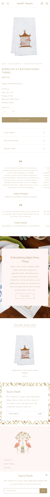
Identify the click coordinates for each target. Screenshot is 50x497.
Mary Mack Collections (15, 63)
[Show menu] (3, 3)
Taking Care (9, 149)
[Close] (46, 475)
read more (25, 296)
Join (40, 413)
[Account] (42, 3)
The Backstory (11, 141)
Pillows (7, 468)
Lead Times (9, 133)
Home (3, 63)
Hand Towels (9, 464)
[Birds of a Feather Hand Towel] (25, 350)
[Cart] (47, 3)
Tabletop (8, 460)
